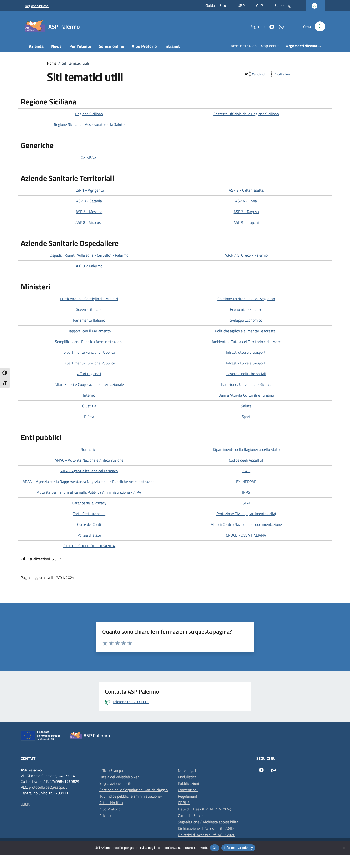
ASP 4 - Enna (246, 201)
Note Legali (187, 770)
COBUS (184, 802)
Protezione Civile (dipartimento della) (246, 514)
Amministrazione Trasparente (255, 46)
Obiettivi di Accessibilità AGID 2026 (206, 835)
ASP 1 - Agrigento (89, 190)
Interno (89, 395)
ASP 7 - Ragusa (246, 211)
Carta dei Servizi (191, 815)
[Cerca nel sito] (320, 26)
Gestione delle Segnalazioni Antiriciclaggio (133, 790)
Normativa (89, 449)
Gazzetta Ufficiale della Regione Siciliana (246, 114)
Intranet (172, 46)
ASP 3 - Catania (89, 201)
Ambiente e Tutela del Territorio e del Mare (246, 341)
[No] (344, 847)
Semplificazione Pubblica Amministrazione (89, 341)
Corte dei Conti (89, 524)
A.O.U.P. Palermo (89, 266)
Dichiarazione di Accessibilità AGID (206, 828)
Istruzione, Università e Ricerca (246, 384)
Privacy (105, 815)
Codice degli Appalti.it (246, 460)
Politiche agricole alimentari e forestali (246, 331)
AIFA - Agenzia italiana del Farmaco (89, 471)
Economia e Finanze (246, 309)
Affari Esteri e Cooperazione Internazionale (89, 384)
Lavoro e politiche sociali (246, 374)
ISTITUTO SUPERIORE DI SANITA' (89, 546)
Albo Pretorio (144, 46)
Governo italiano (89, 309)
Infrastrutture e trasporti (246, 352)
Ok (215, 848)
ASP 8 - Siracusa (89, 222)
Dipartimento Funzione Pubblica (89, 352)
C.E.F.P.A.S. (89, 157)
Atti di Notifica (111, 802)
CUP (259, 5)
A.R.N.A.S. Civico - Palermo (246, 255)
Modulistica (187, 777)
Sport (246, 416)
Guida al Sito (215, 5)
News (56, 46)
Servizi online (111, 46)
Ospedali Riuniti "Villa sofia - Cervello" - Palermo (89, 255)
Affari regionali (89, 374)
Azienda (36, 46)
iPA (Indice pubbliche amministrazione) (130, 796)
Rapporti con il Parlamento (89, 331)
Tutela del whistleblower (119, 777)
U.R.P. (25, 804)
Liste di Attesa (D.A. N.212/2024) (204, 809)
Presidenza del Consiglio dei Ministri (89, 299)
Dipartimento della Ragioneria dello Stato (246, 449)
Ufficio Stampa (111, 770)
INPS (246, 492)
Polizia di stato (89, 535)
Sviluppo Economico (246, 320)
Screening (283, 5)
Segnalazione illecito (115, 783)
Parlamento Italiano (89, 320)
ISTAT (246, 503)
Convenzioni (188, 790)
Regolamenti (188, 796)
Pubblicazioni (188, 783)
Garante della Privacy (89, 503)
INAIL (246, 471)
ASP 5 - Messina (89, 211)
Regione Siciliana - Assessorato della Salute (89, 124)
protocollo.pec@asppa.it (48, 787)
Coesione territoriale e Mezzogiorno (246, 299)
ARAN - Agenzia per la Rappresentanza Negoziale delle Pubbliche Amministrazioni (89, 481)
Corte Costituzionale (89, 514)
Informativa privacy (238, 848)
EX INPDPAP (246, 481)
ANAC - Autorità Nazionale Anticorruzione (89, 460)
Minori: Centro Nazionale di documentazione (246, 524)
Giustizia (89, 406)
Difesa (89, 416)
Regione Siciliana (37, 5)
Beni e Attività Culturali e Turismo (246, 395)
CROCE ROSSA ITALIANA (246, 535)
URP (241, 5)
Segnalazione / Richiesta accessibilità (208, 822)
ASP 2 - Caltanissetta (246, 190)
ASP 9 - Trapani (246, 222)
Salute (246, 406)
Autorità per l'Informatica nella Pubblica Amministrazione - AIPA (89, 492)
